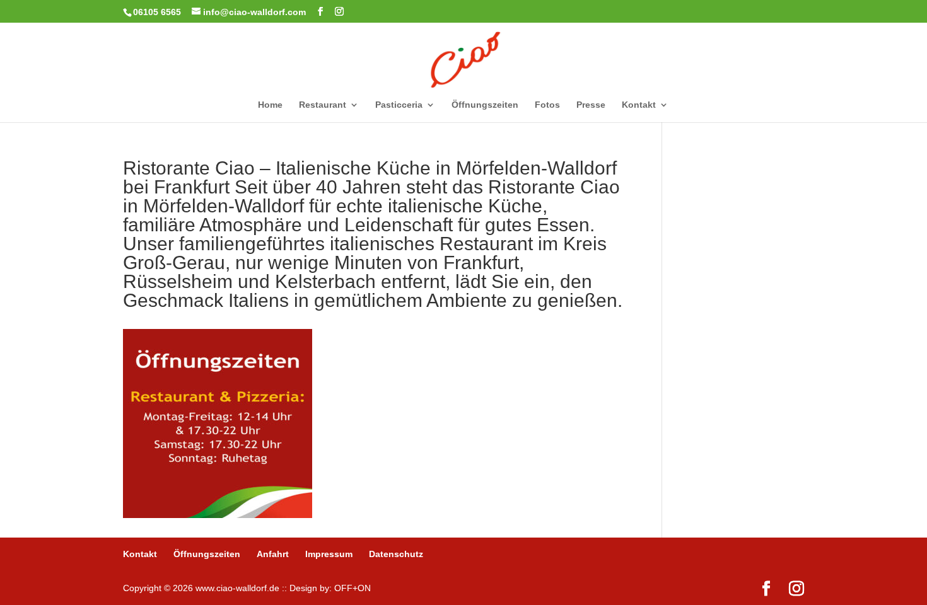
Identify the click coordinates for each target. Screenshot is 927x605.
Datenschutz (396, 554)
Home (270, 105)
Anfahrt (273, 554)
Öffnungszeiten (485, 105)
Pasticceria (399, 105)
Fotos (547, 105)
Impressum (329, 554)
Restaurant (322, 105)
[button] (27, 577)
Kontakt (639, 105)
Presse (590, 105)
